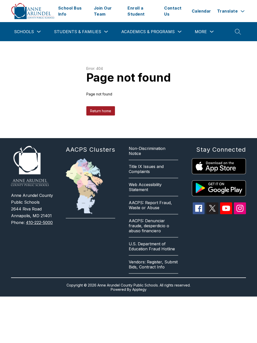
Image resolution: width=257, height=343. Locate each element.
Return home (100, 111)
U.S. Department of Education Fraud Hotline (152, 246)
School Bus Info (70, 11)
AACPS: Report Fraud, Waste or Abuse (150, 205)
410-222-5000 (39, 222)
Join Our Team (103, 11)
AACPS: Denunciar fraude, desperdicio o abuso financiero (149, 225)
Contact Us (173, 11)
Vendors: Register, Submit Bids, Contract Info (153, 264)
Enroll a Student (136, 11)
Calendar (201, 11)
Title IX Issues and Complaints (146, 169)
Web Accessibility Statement (145, 187)
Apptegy (139, 289)
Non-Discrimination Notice (147, 151)
